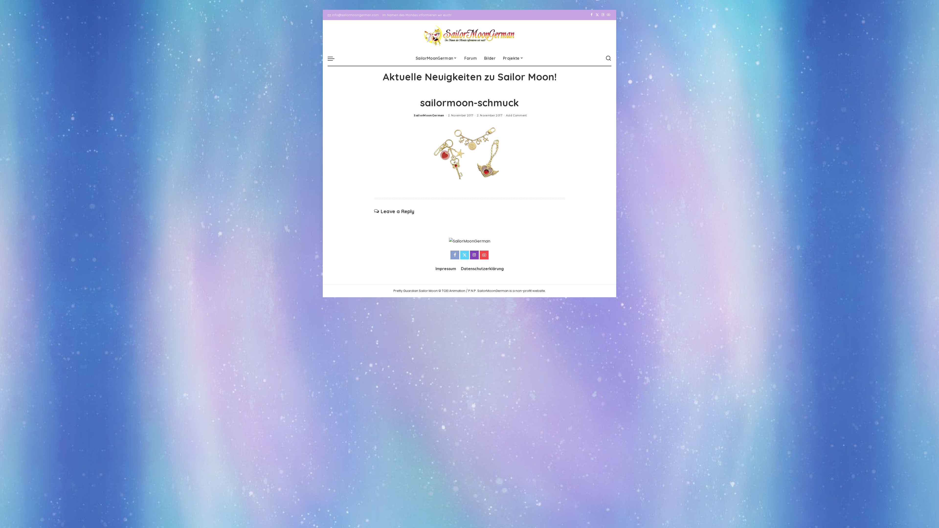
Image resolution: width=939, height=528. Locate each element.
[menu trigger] (333, 58)
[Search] (608, 58)
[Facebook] (591, 15)
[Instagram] (603, 15)
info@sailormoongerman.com (355, 15)
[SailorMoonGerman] (469, 35)
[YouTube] (608, 15)
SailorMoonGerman (429, 115)
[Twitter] (597, 15)
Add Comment (516, 115)
